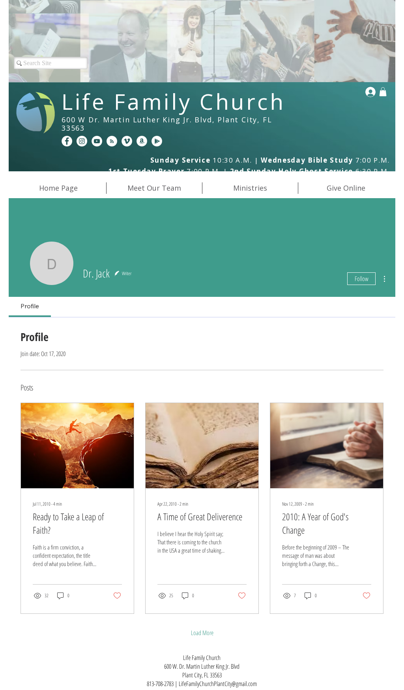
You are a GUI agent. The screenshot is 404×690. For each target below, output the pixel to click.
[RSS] (112, 141)
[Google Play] (157, 141)
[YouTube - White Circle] (97, 141)
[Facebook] (67, 141)
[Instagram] (82, 141)
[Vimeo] (127, 141)
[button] (383, 91)
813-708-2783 (160, 683)
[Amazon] (142, 141)
